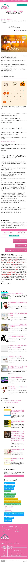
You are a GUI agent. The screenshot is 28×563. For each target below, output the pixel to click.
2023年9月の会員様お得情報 (14, 400)
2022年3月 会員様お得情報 (15, 293)
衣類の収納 (8, 491)
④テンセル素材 (8, 510)
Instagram (17, 531)
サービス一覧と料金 (6, 529)
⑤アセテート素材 (8, 511)
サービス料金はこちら (19, 240)
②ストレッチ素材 (8, 507)
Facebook (17, 529)
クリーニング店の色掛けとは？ (16, 336)
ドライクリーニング (10, 483)
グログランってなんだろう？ (15, 356)
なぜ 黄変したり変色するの (11, 498)
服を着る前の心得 (9, 488)
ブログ (17, 30)
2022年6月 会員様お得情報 (15, 377)
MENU (3, 560)
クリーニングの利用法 (10, 493)
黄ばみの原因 (8, 520)
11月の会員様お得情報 (12, 402)
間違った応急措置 (9, 517)
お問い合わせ (17, 526)
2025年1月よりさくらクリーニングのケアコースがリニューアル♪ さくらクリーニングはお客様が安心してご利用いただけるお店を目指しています (17, 437)
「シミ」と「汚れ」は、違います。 (13, 501)
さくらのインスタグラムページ (8, 141)
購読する (7, 475)
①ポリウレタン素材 (9, 506)
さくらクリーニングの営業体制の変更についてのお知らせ (17, 412)
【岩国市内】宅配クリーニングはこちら (15, 250)
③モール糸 (7, 508)
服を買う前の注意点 (10, 485)
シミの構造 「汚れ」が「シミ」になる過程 (14, 514)
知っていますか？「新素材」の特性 (13, 504)
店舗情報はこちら (21, 245)
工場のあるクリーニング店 (7, 526)
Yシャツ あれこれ (10, 496)
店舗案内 (4, 531)
